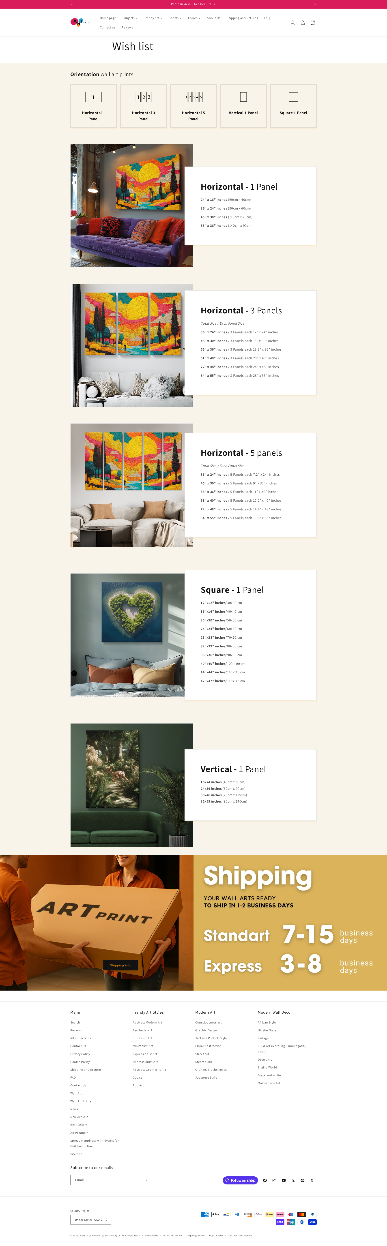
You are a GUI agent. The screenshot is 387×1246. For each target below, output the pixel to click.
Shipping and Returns (86, 1070)
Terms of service (172, 1235)
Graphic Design (206, 1030)
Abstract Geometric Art (149, 1070)
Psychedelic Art (144, 1030)
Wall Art (76, 1093)
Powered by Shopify (105, 1235)
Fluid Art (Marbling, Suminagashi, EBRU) (282, 1049)
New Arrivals (79, 1117)
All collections (80, 1038)
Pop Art (138, 1085)
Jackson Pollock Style (211, 1038)
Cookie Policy (80, 1062)
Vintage (263, 1038)
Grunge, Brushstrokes (211, 1070)
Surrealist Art (142, 1038)
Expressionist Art (145, 1054)
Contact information (240, 1235)
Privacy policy (150, 1235)
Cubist (137, 1078)
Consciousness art (208, 1022)
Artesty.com (87, 1235)
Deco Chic (265, 1060)
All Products (79, 1133)
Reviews (76, 1030)
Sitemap (76, 1154)
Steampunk (203, 1062)
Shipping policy (195, 1235)
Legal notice (216, 1235)
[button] (293, 23)
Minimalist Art (143, 1046)
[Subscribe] (146, 1180)
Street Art (202, 1054)
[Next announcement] (315, 4)
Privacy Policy (80, 1054)
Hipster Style (267, 1030)
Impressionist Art (145, 1062)
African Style (267, 1022)
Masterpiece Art (269, 1083)
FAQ (73, 1078)
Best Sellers (78, 1125)
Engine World (267, 1067)
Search (75, 1022)
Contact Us (78, 1046)
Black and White (269, 1075)
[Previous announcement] (72, 4)
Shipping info (120, 965)
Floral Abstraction (208, 1046)
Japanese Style (206, 1078)
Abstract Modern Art (147, 1022)
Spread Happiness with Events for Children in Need (94, 1143)
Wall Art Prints (80, 1101)
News (74, 1109)
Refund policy (130, 1235)
